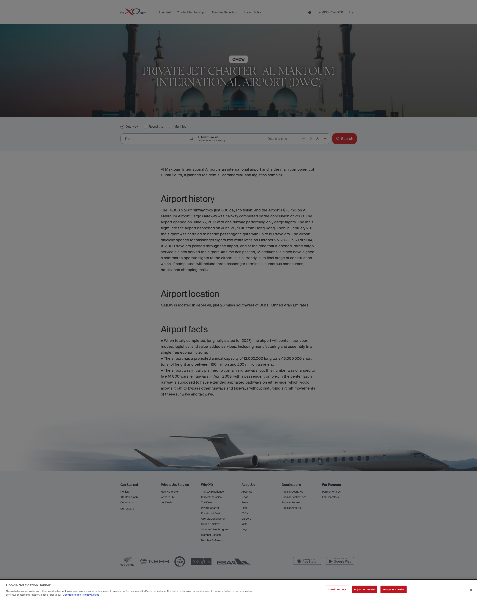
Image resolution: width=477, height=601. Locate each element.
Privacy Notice (90, 594)
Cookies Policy (72, 594)
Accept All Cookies (393, 589)
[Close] (471, 590)
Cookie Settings (337, 589)
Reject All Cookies (364, 589)
